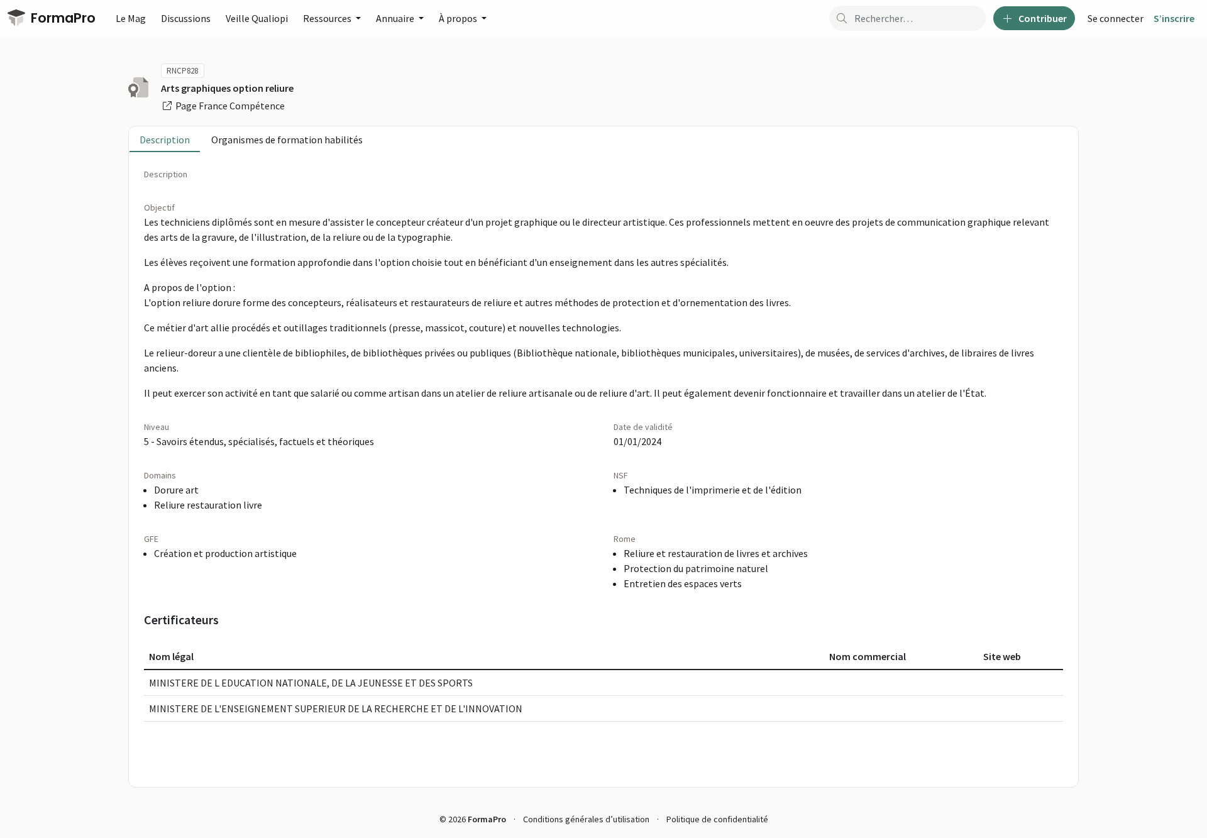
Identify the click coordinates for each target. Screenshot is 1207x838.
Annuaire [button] (396, 18)
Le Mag (131, 18)
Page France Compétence (229, 105)
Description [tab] (165, 139)
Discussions (186, 18)
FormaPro (62, 18)
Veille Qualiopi (257, 18)
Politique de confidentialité (717, 819)
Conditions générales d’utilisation (586, 819)
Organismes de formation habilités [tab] (287, 139)
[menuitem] (1116, 18)
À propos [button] (459, 18)
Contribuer (1042, 18)
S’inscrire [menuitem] (1174, 18)
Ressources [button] (328, 18)
